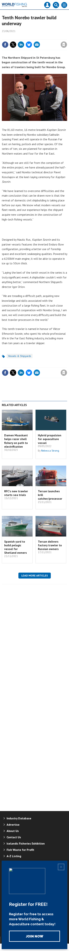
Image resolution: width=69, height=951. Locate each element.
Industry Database (19, 818)
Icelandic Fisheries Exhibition (26, 843)
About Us (13, 831)
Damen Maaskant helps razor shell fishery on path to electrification (16, 440)
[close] (67, 36)
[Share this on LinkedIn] (21, 44)
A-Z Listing (14, 856)
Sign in (20, 36)
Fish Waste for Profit (20, 850)
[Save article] (64, 44)
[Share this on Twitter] (13, 44)
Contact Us (14, 837)
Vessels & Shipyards (19, 356)
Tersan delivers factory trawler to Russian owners (50, 545)
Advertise (13, 824)
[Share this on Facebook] (5, 44)
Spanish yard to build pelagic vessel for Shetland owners (15, 547)
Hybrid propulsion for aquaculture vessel (49, 439)
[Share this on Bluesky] (29, 44)
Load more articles (34, 575)
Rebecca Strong (50, 450)
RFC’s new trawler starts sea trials (16, 493)
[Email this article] (36, 44)
